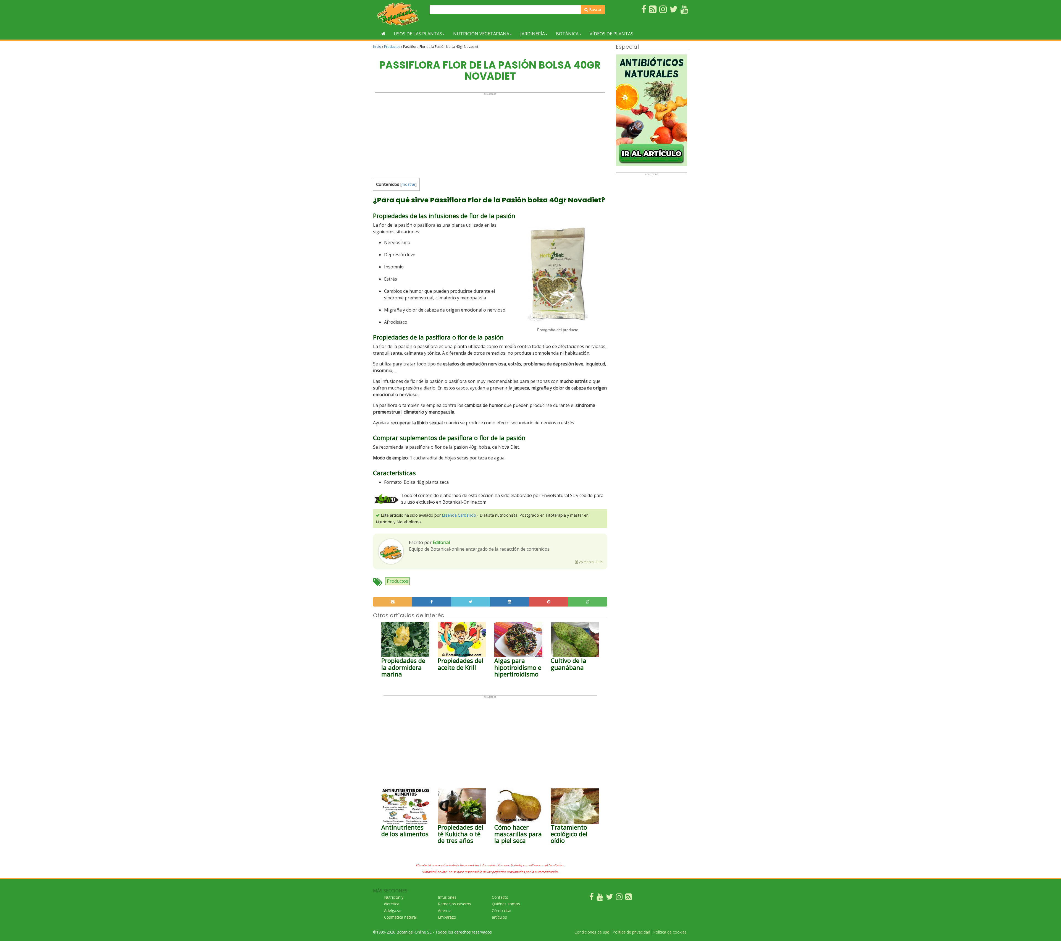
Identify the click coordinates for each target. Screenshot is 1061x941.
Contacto (500, 897)
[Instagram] (619, 898)
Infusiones (447, 897)
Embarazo (447, 917)
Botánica (567, 34)
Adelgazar (393, 910)
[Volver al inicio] (383, 34)
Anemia (444, 910)
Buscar (595, 9)
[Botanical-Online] (399, 14)
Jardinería (532, 34)
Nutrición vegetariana (481, 34)
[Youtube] (600, 898)
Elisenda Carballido (459, 515)
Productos (392, 46)
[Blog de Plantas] (628, 898)
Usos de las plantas (418, 34)
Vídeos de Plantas (611, 34)
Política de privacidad (631, 932)
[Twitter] (609, 898)
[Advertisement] (490, 134)
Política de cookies (670, 932)
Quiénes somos (506, 903)
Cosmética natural (400, 917)
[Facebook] (591, 898)
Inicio (377, 46)
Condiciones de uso (592, 932)
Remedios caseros (454, 903)
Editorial (441, 542)
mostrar (408, 184)
